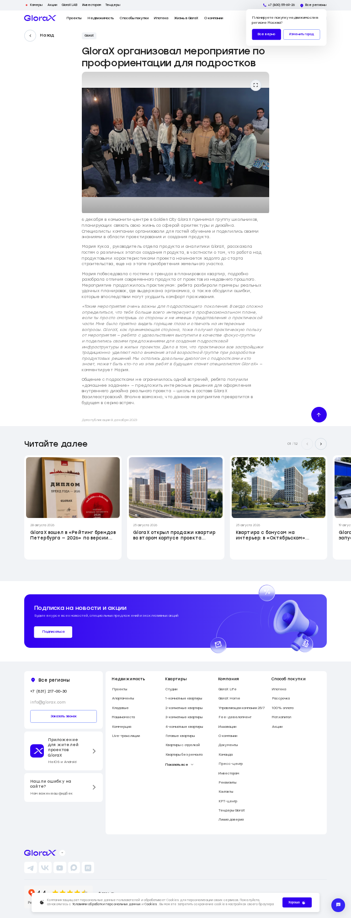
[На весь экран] (256, 85)
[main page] (40, 18)
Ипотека (161, 18)
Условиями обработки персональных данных (106, 904)
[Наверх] (319, 414)
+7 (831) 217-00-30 (48, 691)
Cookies (151, 904)
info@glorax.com (48, 702)
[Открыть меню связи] (338, 905)
